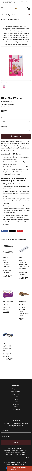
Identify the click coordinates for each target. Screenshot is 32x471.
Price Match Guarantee (15, 449)
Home (3, 19)
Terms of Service (20, 452)
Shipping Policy (10, 454)
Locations (16, 407)
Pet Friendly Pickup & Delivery (17, 463)
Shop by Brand (16, 392)
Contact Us (16, 409)
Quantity (4, 127)
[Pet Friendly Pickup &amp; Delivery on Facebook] (26, 458)
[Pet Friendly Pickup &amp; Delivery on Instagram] (29, 458)
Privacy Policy (23, 451)
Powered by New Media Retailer (15, 464)
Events (16, 399)
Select (3, 118)
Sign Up (16, 443)
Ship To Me (16, 394)
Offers (16, 397)
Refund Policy (10, 452)
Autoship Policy (20, 454)
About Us (16, 404)
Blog (16, 402)
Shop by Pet (16, 389)
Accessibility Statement (11, 451)
